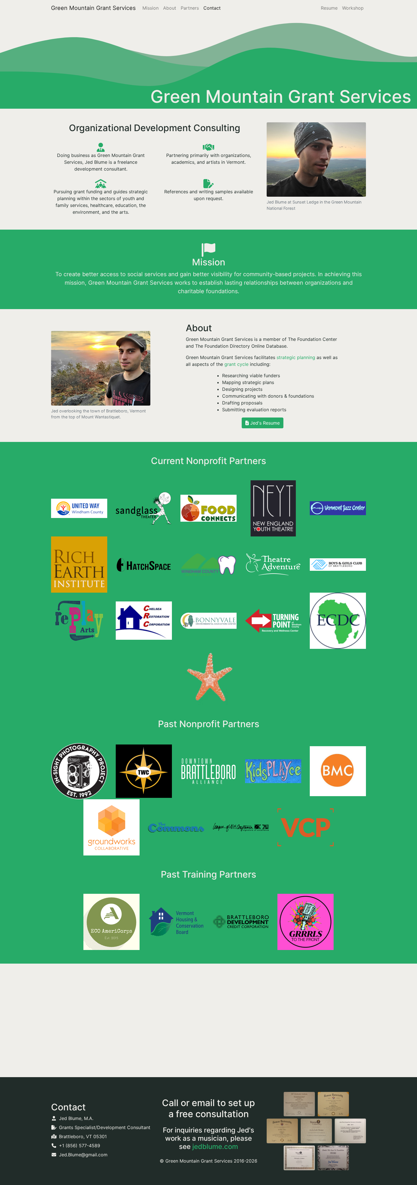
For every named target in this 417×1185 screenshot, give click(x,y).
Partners (190, 8)
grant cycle (236, 364)
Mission (150, 8)
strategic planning (296, 357)
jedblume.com (215, 1146)
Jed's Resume (264, 423)
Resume (329, 8)
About (169, 8)
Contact (212, 8)
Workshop (353, 8)
